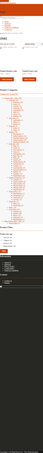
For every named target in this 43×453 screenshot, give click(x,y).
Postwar (7, 243)
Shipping (7, 25)
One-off (7, 237)
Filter (4, 251)
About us (7, 23)
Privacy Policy (9, 266)
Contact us (8, 29)
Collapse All (4, 94)
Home (6, 21)
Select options (7, 79)
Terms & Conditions (11, 27)
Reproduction (9, 246)
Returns (7, 283)
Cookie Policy (9, 268)
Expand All (14, 94)
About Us (7, 262)
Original (7, 240)
